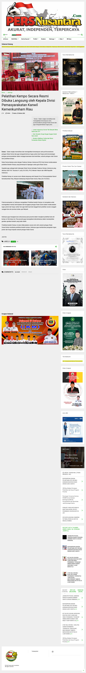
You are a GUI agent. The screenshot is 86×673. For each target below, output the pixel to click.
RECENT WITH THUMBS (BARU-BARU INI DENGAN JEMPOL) (71, 529)
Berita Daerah (25, 39)
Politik (35, 39)
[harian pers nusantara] (16, 35)
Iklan (61, 39)
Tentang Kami (35, 651)
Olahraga (51, 39)
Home (6, 39)
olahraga (10, 92)
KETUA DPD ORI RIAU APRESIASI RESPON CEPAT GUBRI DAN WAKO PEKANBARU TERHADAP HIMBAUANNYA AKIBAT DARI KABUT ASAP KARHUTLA (74, 562)
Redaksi (43, 39)
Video (69, 39)
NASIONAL (14, 39)
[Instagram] (52, 652)
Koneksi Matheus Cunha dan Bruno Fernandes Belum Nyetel (42, 139)
